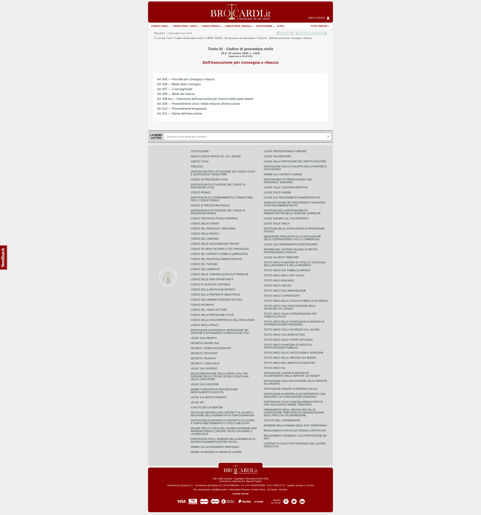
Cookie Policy (258, 489)
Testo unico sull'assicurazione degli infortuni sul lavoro (290, 307)
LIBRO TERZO (230, 38)
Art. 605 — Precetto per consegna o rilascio (186, 79)
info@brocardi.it (219, 489)
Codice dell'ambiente (205, 269)
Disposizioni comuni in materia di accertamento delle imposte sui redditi (292, 374)
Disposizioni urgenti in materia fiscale (291, 388)
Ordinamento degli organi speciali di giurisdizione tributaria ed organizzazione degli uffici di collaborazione (294, 412)
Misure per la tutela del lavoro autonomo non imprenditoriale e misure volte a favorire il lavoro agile (224, 431)
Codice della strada (205, 223)
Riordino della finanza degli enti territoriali (295, 425)
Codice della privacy (205, 233)
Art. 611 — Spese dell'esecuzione (179, 113)
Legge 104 (197, 402)
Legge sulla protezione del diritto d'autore (295, 161)
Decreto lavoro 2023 (205, 343)
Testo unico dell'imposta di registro (289, 363)
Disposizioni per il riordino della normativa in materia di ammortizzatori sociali (223, 440)
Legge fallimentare (277, 156)
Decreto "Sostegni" (204, 353)
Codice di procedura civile (189, 38)
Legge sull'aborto (204, 338)
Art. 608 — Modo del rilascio (176, 94)
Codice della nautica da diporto (213, 289)
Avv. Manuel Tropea (251, 481)
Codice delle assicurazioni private (215, 243)
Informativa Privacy (239, 489)
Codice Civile (159, 26)
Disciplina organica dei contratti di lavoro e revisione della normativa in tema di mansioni (222, 414)
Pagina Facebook (286, 500)
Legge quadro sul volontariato (286, 218)
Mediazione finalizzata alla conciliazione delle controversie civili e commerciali (292, 238)
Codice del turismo (204, 264)
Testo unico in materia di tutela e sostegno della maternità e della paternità (294, 264)
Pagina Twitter (294, 500)
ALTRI (280, 26)
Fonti (169, 38)
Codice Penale (210, 26)
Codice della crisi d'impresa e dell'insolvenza (223, 320)
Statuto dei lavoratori (207, 407)
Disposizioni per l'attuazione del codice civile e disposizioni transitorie (223, 173)
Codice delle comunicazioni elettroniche (220, 274)
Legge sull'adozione (205, 384)
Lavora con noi (240, 493)
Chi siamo (272, 489)
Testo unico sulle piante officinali (288, 339)
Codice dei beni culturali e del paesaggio (220, 249)
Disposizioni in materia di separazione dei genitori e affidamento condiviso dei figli (220, 331)
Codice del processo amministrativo (216, 259)
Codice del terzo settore (209, 309)
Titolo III (285, 38)
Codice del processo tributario (213, 228)
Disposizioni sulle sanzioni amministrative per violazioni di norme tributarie (293, 403)
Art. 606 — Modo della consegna (179, 84)
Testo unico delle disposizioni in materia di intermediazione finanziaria (294, 323)
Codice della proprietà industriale (215, 294)
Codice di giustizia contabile (211, 284)
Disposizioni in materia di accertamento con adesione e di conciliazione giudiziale (294, 395)
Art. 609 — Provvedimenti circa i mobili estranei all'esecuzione (198, 103)
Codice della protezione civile (212, 315)
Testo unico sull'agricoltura (284, 334)
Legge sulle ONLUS (277, 223)
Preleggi (197, 166)
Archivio (283, 489)
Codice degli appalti (205, 325)
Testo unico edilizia (277, 285)
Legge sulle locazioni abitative (286, 187)
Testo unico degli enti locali (284, 275)
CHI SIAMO (284, 33)
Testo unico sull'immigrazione (285, 290)
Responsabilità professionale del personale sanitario (288, 181)
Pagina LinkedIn (302, 500)
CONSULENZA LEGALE (311, 33)
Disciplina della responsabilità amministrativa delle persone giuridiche (292, 212)
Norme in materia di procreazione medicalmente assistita (214, 391)
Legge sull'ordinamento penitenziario (290, 244)
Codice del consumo (205, 238)
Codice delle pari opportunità (212, 279)
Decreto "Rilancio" (204, 358)
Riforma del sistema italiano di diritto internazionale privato (291, 251)
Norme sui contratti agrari (283, 174)
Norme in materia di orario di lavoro (216, 452)
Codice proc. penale (238, 26)
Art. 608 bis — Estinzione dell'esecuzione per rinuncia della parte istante (205, 98)
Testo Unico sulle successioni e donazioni (293, 352)
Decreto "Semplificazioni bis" (211, 348)
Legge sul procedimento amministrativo (292, 197)
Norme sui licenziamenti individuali (215, 447)
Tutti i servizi (319, 26)
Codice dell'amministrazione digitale (216, 299)
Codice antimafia (202, 304)
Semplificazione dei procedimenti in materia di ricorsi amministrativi (294, 204)
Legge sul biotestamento (208, 397)
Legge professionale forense (285, 151)
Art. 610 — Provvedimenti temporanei (182, 108)
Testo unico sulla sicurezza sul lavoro (291, 329)
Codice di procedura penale (210, 205)
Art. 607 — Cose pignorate (174, 89)
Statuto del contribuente (282, 420)
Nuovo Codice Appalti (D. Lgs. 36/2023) (216, 156)
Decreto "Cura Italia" (205, 363)
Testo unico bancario (279, 280)
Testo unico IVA (274, 368)
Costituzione (264, 26)
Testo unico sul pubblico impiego (287, 270)
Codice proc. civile (184, 26)
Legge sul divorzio (204, 368)
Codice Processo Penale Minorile (214, 218)
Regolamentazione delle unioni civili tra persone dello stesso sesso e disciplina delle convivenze (219, 376)
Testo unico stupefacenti (282, 295)
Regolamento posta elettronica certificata (295, 430)
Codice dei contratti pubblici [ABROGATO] (219, 254)
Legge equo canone (277, 192)
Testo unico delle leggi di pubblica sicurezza (296, 300)
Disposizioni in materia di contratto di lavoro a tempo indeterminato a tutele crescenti (223, 422)
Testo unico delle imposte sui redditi (290, 357)
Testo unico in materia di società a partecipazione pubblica (288, 346)
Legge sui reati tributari (281, 257)
